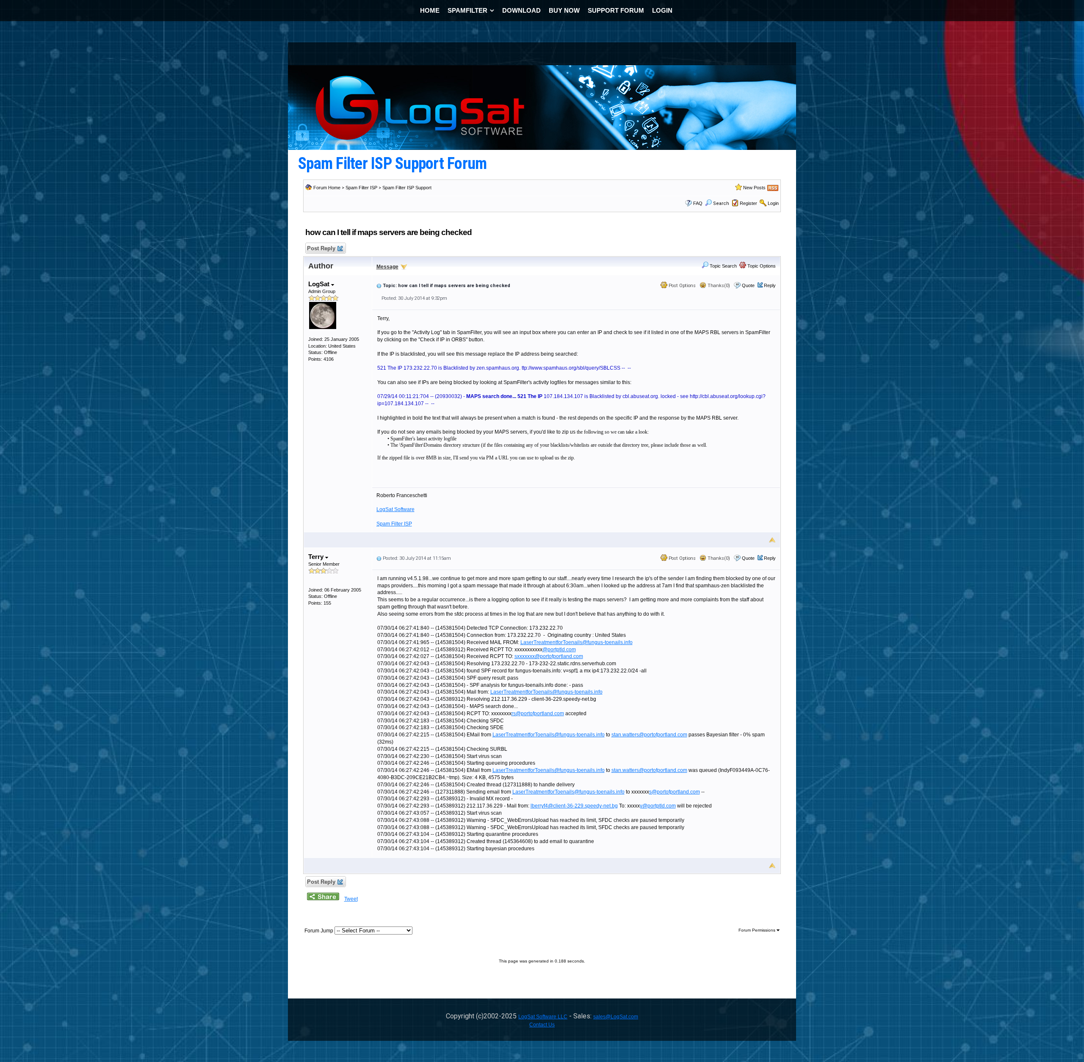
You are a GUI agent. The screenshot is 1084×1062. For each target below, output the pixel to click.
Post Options (681, 285)
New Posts (754, 187)
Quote (748, 285)
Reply (770, 285)
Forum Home (326, 187)
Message (387, 267)
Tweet (351, 899)
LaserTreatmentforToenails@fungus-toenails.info (576, 642)
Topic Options (761, 265)
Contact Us (542, 1025)
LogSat (319, 284)
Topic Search (722, 265)
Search (721, 203)
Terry (316, 556)
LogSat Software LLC (542, 1017)
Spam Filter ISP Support (406, 187)
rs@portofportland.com (538, 713)
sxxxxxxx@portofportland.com (548, 656)
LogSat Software (395, 509)
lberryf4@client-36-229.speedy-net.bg (574, 806)
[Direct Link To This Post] (379, 285)
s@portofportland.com (674, 792)
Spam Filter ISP (361, 187)
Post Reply (321, 248)
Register (748, 203)
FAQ (697, 203)
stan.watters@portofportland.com (649, 735)
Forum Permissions (757, 930)
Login (773, 203)
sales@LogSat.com (615, 1017)
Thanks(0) (718, 285)
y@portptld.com (658, 806)
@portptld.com (559, 650)
